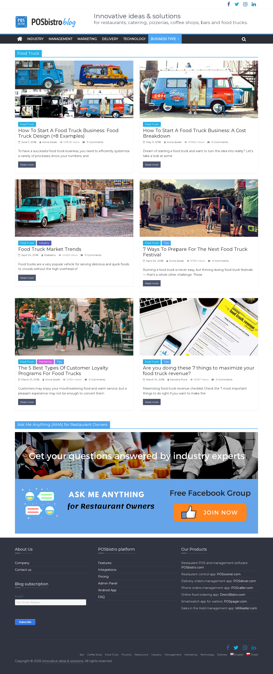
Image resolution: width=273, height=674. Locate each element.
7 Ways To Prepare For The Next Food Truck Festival (195, 252)
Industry (35, 39)
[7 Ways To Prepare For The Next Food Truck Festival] (199, 182)
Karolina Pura (178, 379)
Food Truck (27, 124)
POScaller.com (242, 588)
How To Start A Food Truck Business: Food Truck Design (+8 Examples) (68, 133)
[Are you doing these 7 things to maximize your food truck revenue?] (199, 301)
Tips (166, 242)
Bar (82, 654)
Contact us (23, 570)
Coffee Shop (94, 654)
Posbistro (50, 255)
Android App (107, 590)
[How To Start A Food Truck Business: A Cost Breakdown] (199, 63)
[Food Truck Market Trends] (74, 182)
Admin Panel (107, 583)
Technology (134, 39)
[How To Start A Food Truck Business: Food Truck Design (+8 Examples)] (74, 63)
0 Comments (94, 142)
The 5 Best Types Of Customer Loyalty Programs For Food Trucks (63, 370)
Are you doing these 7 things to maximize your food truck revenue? (198, 370)
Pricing (103, 576)
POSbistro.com (192, 567)
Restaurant (141, 654)
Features (104, 563)
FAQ (101, 597)
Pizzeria (127, 654)
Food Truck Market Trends (49, 249)
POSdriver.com (244, 581)
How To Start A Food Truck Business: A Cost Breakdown (194, 133)
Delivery (110, 39)
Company (22, 563)
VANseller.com (246, 608)
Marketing (87, 39)
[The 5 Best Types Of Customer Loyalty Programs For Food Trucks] (74, 301)
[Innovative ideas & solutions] (20, 38)
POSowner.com (229, 574)
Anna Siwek (49, 142)
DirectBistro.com (232, 595)
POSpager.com (235, 601)
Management (60, 39)
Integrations (107, 570)
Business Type (163, 39)
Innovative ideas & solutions (137, 16)
